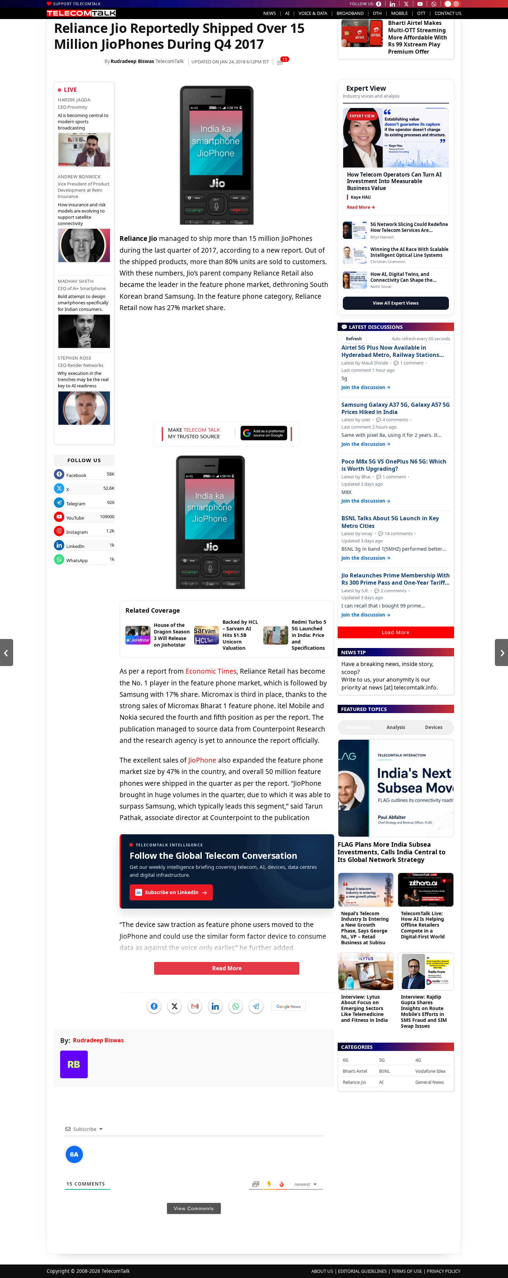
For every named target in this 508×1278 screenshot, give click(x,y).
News (269, 13)
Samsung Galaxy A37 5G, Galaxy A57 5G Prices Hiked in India (395, 408)
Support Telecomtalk (77, 3)
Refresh (354, 339)
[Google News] (288, 1006)
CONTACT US (448, 13)
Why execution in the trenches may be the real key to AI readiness (83, 379)
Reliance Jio (354, 1082)
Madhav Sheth (76, 281)
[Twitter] (174, 1006)
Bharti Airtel (355, 1071)
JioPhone (202, 760)
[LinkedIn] (215, 1006)
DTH (377, 13)
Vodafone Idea (430, 1071)
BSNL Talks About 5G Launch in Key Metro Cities (390, 522)
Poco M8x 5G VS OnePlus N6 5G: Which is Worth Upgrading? (393, 465)
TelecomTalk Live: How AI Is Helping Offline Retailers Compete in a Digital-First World (423, 925)
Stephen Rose (74, 358)
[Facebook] (154, 1006)
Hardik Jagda (74, 100)
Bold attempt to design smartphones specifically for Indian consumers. (83, 302)
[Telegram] (256, 1006)
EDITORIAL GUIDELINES (362, 1271)
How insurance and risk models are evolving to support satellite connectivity (82, 214)
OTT (421, 13)
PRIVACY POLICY (443, 1271)
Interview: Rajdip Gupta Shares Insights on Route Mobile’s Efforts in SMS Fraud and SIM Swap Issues (424, 1011)
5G (382, 1060)
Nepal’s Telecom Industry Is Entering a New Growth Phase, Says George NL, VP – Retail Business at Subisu (365, 928)
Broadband (350, 13)
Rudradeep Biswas (132, 61)
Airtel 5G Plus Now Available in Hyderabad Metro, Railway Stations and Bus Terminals (390, 351)
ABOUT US (322, 1271)
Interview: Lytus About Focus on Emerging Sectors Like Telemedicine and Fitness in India (364, 1008)
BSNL (384, 1071)
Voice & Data (313, 13)
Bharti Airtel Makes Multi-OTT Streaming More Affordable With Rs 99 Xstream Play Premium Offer (417, 37)
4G (418, 1060)
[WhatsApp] (236, 1006)
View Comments (194, 1208)
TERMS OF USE (407, 1271)
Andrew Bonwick (79, 176)
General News (429, 1082)
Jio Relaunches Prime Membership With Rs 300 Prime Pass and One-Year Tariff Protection (395, 579)
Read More (227, 968)
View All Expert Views (395, 303)
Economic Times (211, 671)
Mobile (399, 13)
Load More (396, 632)
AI (287, 13)
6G (345, 1060)
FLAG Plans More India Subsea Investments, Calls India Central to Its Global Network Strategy (391, 851)
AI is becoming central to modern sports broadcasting (83, 121)
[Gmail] (195, 1006)
